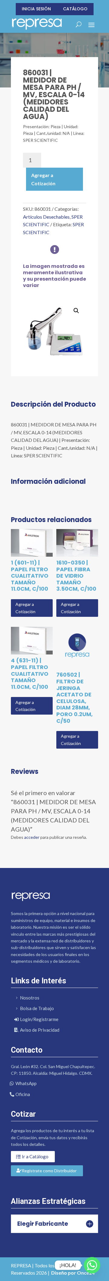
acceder (31, 837)
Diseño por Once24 (72, 1273)
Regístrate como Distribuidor (49, 1170)
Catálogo (75, 9)
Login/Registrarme (39, 1019)
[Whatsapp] (92, 1265)
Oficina (22, 1094)
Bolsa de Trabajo (37, 1008)
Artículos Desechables (46, 217)
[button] (76, 310)
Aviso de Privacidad (39, 1030)
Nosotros (29, 997)
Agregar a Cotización (43, 179)
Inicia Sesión (36, 9)
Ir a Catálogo (35, 1156)
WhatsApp (26, 1083)
